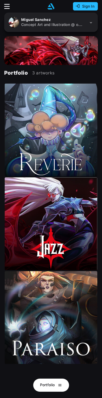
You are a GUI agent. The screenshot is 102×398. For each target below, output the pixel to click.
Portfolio (48, 385)
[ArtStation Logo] (51, 6)
